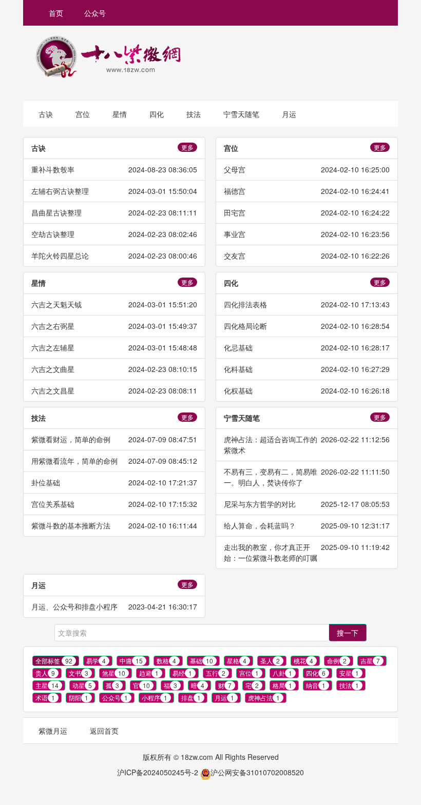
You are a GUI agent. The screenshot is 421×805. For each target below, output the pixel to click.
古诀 (46, 114)
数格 (166, 660)
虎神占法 (264, 697)
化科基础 (238, 369)
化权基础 (238, 390)
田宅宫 (234, 212)
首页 (56, 13)
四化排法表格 (245, 304)
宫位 (82, 114)
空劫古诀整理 (52, 234)
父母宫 (234, 169)
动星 (82, 685)
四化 (156, 114)
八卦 (282, 673)
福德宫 (234, 191)
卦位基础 (45, 482)
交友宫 (234, 255)
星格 (236, 660)
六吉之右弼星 (52, 326)
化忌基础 (238, 347)
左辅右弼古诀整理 (60, 191)
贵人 (45, 673)
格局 (282, 685)
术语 (45, 697)
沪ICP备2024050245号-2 (157, 772)
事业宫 (234, 234)
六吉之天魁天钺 (56, 304)
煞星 (113, 673)
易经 (182, 673)
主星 (47, 685)
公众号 (95, 13)
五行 (215, 673)
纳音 (316, 685)
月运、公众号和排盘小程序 (74, 606)
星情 (119, 114)
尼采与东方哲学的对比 (260, 504)
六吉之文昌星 (52, 390)
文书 (78, 673)
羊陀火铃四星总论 (60, 255)
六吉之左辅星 (52, 347)
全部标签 (53, 660)
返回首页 (104, 730)
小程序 (154, 697)
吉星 (370, 660)
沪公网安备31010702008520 (257, 772)
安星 (349, 673)
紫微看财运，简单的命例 (70, 439)
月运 (289, 114)
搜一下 (347, 632)
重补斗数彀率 (52, 169)
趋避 (149, 673)
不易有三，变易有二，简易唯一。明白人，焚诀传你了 (270, 476)
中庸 (131, 660)
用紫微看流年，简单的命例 (74, 461)
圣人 (270, 660)
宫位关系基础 (52, 504)
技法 (193, 114)
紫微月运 (53, 730)
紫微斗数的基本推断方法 (70, 525)
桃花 (303, 660)
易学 (96, 660)
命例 (337, 660)
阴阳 (78, 697)
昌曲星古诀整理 (56, 212)
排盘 (191, 697)
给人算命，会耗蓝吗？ (260, 525)
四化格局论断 (245, 326)
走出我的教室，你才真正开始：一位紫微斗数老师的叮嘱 (270, 552)
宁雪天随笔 (241, 114)
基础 (201, 660)
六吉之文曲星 (52, 369)
